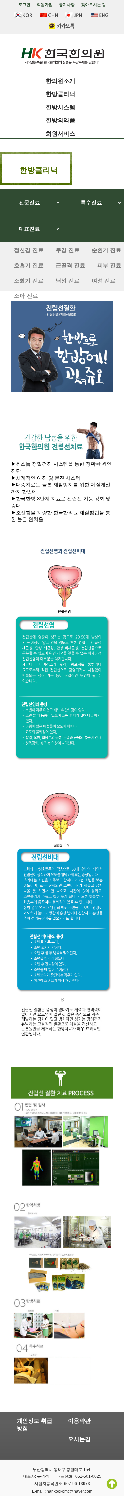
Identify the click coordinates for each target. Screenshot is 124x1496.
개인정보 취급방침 (34, 1425)
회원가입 (45, 4)
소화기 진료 (29, 281)
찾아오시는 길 (93, 4)
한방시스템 (60, 107)
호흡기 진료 (29, 265)
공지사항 (67, 4)
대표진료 (29, 229)
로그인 (24, 4)
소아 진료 (26, 296)
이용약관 (79, 1421)
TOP (111, 1484)
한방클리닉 (60, 94)
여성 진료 (104, 281)
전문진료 (29, 202)
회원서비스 (60, 133)
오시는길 (79, 1439)
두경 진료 (68, 250)
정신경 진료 (29, 250)
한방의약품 (60, 120)
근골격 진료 (70, 265)
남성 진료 (68, 281)
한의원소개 (60, 81)
